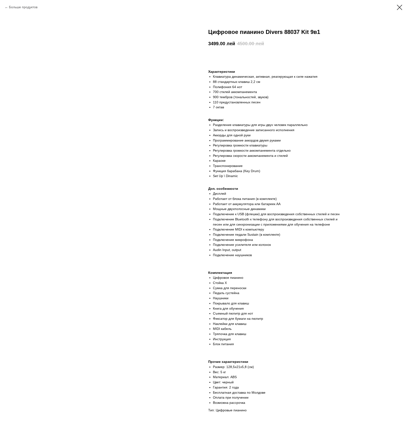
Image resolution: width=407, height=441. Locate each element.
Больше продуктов (23, 7)
